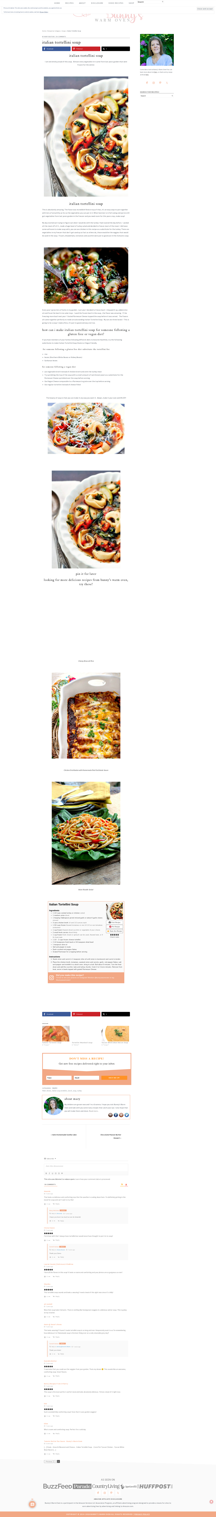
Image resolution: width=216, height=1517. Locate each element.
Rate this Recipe (115, 931)
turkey (79, 1091)
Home (44, 31)
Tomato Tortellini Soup (51, 1043)
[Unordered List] (58, 1173)
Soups (64, 31)
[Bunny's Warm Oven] (108, 21)
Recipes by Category (53, 31)
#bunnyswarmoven (63, 980)
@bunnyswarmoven (101, 977)
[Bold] (46, 1173)
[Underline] (52, 1173)
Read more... (94, 1111)
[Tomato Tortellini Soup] (56, 1033)
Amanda (59, 1213)
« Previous (48, 1462)
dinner (49, 1091)
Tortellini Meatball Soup (82, 1043)
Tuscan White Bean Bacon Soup (115, 1043)
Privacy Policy (142, 1514)
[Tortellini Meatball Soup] (85, 1033)
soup (74, 1091)
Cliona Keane (61, 1250)
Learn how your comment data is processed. (92, 1179)
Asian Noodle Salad (86, 889)
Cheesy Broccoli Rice (86, 661)
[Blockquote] (62, 1173)
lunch (70, 1091)
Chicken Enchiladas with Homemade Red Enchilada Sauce (86, 770)
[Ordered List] (55, 1173)
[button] (127, 80)
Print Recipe (115, 922)
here (155, 72)
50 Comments (61, 36)
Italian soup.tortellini (59, 1091)
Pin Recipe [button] (115, 927)
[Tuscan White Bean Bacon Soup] (115, 1033)
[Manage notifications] (211, 1502)
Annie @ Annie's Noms (63, 1346)
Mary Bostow (49, 36)
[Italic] (49, 1173)
